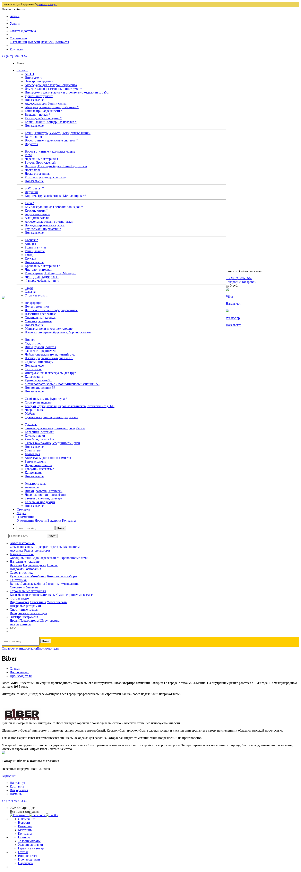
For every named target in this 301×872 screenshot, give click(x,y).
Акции (14, 16)
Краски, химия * (36, 210)
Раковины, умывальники (63, 583)
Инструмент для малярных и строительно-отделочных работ (67, 92)
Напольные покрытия (25, 561)
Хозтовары (32, 454)
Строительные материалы (28, 591)
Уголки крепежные (38, 321)
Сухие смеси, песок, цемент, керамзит (51, 417)
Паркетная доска (34, 565)
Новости (34, 42)
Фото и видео (19, 598)
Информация (19, 790)
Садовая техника (21, 572)
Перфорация (33, 302)
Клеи (13, 594)
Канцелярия (33, 472)
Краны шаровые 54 (38, 380)
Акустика (16, 550)
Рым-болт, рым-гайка (39, 439)
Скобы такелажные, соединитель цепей (52, 443)
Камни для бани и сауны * (43, 118)
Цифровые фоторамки (25, 606)
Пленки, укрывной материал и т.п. (49, 358)
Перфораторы (29, 620)
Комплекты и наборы (62, 576)
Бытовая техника (22, 554)
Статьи (23, 852)
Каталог (22, 70)
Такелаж (31, 424)
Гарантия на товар (31, 848)
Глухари (30, 258)
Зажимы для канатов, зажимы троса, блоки (55, 428)
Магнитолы (71, 546)
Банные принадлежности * (43, 111)
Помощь (16, 794)
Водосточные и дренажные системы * (51, 140)
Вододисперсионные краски (44, 225)
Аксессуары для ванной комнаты (48, 457)
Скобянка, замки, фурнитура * (46, 398)
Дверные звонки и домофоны (45, 494)
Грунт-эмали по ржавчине (43, 229)
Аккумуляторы (20, 624)
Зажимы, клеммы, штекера (43, 498)
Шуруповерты (50, 620)
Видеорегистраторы (48, 546)
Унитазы (32, 587)
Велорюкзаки (19, 613)
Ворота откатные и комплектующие (50, 151)
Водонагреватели (44, 558)
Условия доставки (30, 844)
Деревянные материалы (41, 159)
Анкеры (30, 243)
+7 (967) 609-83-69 (14, 56)
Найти (60, 528)
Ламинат (16, 565)
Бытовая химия (35, 461)
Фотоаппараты (57, 602)
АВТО (29, 74)
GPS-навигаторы (22, 546)
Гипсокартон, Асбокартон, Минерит (50, 273)
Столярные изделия (38, 402)
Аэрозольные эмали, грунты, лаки (49, 221)
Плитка (52, 565)
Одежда (30, 291)
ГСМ (28, 155)
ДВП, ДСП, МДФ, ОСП (42, 277)
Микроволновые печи (72, 558)
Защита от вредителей (40, 350)
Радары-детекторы (37, 550)
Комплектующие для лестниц (45, 177)
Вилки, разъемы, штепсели (43, 491)
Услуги (15, 23)
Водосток (31, 144)
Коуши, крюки (35, 435)
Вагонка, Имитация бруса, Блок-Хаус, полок (56, 166)
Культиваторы (19, 576)
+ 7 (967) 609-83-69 (239, 278)
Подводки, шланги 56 (40, 387)
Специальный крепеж (40, 317)
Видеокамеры (19, 602)
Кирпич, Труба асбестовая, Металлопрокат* (55, 195)
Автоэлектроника (22, 543)
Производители (29, 859)
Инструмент (33, 77)
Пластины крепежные (40, 314)
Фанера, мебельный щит (42, 280)
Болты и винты (35, 247)
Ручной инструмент (39, 96)
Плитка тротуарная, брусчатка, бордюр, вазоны (58, 332)
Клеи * (29, 203)
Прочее (30, 339)
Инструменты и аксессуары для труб (50, 373)
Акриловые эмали (37, 214)
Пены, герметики (37, 306)
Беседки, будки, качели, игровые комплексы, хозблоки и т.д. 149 (69, 406)
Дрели (14, 620)
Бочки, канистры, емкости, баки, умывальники (58, 133)
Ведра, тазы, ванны (38, 465)
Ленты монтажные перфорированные (51, 310)
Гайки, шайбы (35, 251)
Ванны (14, 583)
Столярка (23, 509)
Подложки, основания (25, 569)
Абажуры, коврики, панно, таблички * (52, 107)
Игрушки (31, 192)
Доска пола (33, 170)
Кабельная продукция (40, 502)
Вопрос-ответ (27, 855)
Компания (17, 786)
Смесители (17, 587)
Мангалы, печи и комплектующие (48, 328)
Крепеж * (31, 240)
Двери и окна (34, 409)
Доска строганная (37, 173)
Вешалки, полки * (37, 114)
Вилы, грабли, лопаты (40, 347)
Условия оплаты (29, 841)
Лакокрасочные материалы (36, 594)
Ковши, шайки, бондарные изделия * (51, 122)
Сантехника (33, 369)
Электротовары (35, 483)
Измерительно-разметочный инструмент (53, 88)
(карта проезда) (47, 4)
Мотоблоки (38, 576)
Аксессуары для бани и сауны (46, 103)
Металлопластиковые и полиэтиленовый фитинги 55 (62, 384)
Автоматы (32, 487)
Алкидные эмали (37, 218)
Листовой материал (38, 269)
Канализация (34, 376)
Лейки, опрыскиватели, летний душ (50, 354)
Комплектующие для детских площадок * (54, 207)
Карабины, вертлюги (39, 432)
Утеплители (33, 450)
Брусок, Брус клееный (40, 162)
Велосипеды (38, 613)
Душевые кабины (32, 583)
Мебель (30, 413)
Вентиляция (33, 136)
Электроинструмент (39, 81)
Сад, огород (33, 343)
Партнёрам (25, 863)
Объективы (38, 602)
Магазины (25, 830)
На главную (18, 782)
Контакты (62, 42)
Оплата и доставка (23, 31)
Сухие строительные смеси (75, 594)
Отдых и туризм (36, 295)
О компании (18, 38)
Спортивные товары (24, 609)
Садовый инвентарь (39, 362)
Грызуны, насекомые (39, 469)
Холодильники (20, 558)
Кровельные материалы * (42, 266)
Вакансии (47, 42)
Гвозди (29, 254)
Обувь (29, 288)
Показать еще (34, 99)
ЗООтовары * (34, 188)
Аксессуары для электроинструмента (51, 85)
